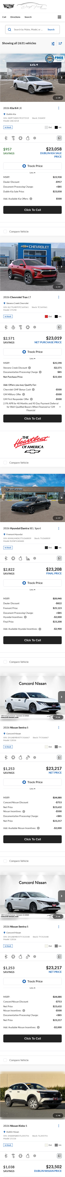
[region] (32, 189)
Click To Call (32, 210)
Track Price (35, 166)
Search (51, 29)
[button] (4, 17)
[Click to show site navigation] (59, 17)
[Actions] (59, 108)
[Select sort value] (59, 43)
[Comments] (59, 138)
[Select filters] (53, 43)
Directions (15, 17)
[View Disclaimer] (35, 138)
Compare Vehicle (19, 231)
